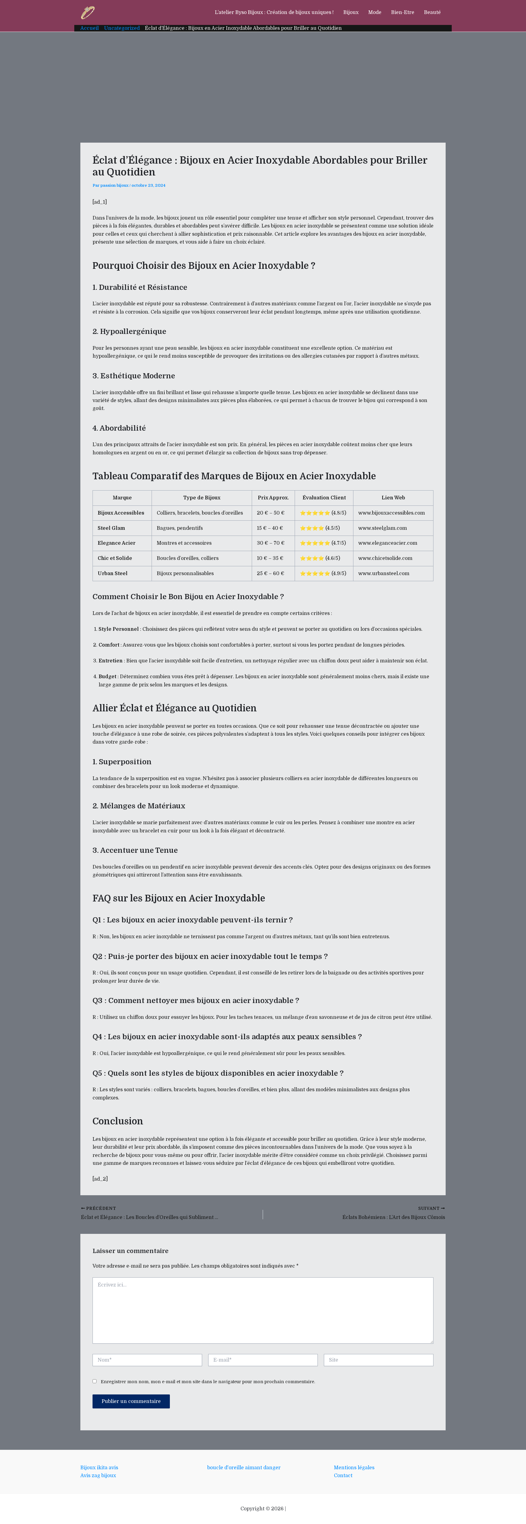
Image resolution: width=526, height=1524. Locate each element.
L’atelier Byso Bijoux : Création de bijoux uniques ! (274, 12)
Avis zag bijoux (98, 1475)
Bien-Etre (402, 12)
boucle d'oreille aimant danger (244, 1467)
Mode (374, 12)
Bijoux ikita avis (99, 1467)
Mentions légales (354, 1467)
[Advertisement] (263, 77)
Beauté (432, 12)
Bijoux (351, 12)
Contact (343, 1475)
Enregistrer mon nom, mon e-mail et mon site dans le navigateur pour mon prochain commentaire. (208, 1381)
